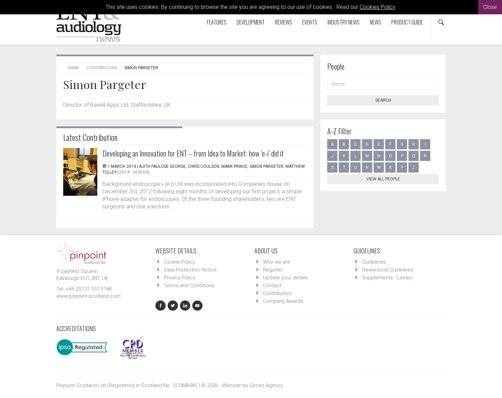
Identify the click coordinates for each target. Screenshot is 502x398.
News (375, 22)
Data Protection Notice (190, 270)
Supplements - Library (387, 278)
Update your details (285, 278)
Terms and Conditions (189, 285)
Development (251, 22)
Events (309, 22)
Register (272, 270)
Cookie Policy (179, 262)
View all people (383, 179)
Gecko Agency (266, 385)
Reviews (283, 22)
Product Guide (407, 22)
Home (73, 67)
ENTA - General (135, 172)
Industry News (343, 22)
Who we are (276, 262)
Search (383, 100)
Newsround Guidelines (388, 270)
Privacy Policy (179, 278)
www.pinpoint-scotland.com (88, 296)
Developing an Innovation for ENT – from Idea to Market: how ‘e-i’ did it (193, 153)
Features (216, 22)
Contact (272, 285)
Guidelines (374, 262)
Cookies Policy (377, 7)
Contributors (101, 67)
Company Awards (283, 301)
